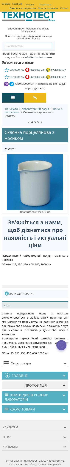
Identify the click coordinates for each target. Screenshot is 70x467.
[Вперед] (41, 121)
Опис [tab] (7, 305)
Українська (45, 4)
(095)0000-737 (37, 77)
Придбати (11, 109)
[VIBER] (61, 347)
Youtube (6, 3)
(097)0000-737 (16, 77)
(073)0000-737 (58, 69)
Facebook (17, 3)
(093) (58, 77)
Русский (29, 4)
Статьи (64, 8)
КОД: (8, 148)
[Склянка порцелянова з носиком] (35, 182)
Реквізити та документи (23, 8)
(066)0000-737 (37, 69)
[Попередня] (28, 121)
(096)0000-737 (16, 69)
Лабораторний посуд (35, 109)
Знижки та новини (48, 8)
